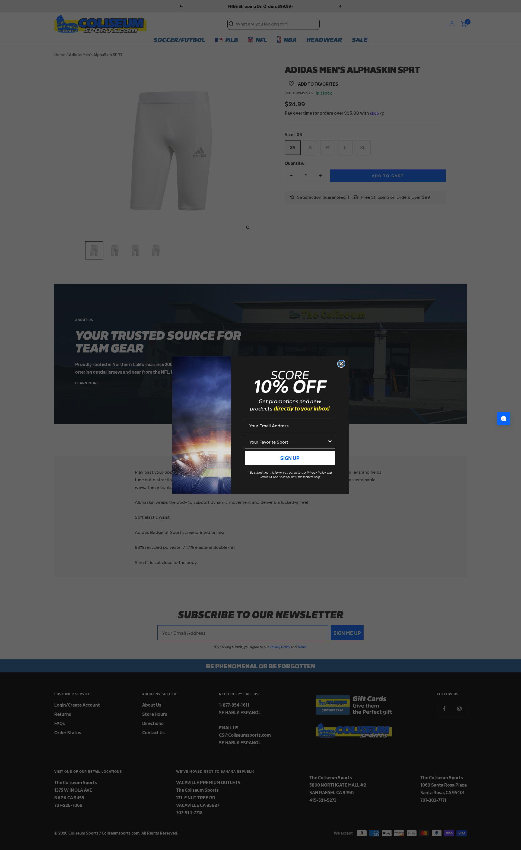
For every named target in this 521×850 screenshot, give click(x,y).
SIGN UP (290, 457)
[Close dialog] (341, 363)
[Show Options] (330, 441)
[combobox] (288, 441)
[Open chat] (503, 418)
